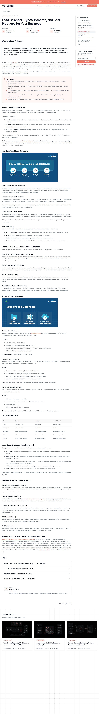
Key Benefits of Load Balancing (85, 25)
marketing (14, 62)
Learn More (63, 1)
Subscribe (86, 61)
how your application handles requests (34, 499)
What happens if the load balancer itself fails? (18, 573)
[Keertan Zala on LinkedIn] (38, 30)
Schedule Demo (81, 6)
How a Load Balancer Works (84, 22)
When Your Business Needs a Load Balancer (86, 28)
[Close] (97, 2)
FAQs (79, 44)
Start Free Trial (92, 6)
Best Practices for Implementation (86, 38)
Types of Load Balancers (84, 31)
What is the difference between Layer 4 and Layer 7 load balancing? (24, 563)
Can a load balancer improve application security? (19, 568)
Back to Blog (7, 11)
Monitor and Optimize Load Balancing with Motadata (84, 41)
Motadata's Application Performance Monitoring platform (18, 539)
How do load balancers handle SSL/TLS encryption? (19, 578)
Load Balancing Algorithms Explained (84, 35)
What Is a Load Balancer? (83, 20)
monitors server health (26, 141)
